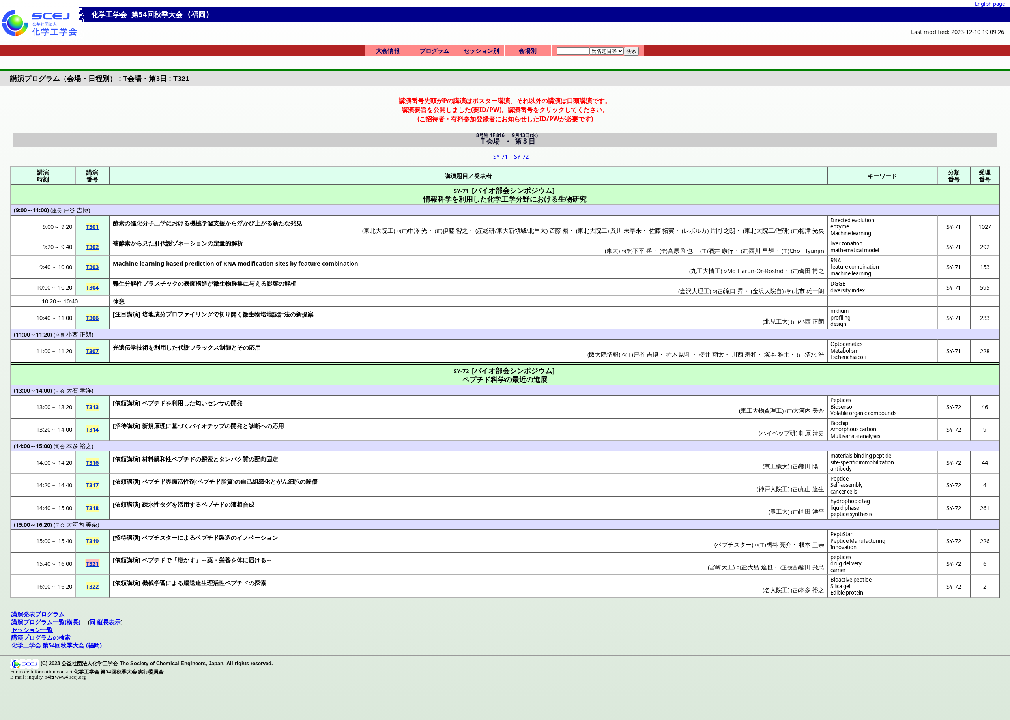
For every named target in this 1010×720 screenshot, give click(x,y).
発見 (296, 223)
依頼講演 (126, 403)
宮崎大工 (721, 567)
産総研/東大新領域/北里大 (511, 230)
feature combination (854, 266)
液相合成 (242, 504)
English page (990, 3)
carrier (837, 570)
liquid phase (844, 507)
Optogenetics (846, 344)
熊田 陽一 (811, 466)
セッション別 (481, 50)
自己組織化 (255, 481)
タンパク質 (234, 459)
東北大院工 (378, 230)
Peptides (840, 400)
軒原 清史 (811, 433)
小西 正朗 (811, 321)
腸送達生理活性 (204, 583)
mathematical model (854, 250)
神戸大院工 (773, 489)
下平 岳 (642, 250)
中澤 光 (417, 230)
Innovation (843, 547)
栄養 (225, 560)
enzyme (839, 226)
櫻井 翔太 (711, 354)
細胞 (294, 481)
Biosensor (842, 406)
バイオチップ (207, 426)
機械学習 (154, 583)
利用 (160, 347)
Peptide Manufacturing (857, 540)
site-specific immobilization (862, 462)
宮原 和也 (680, 250)
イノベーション (257, 537)
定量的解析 (228, 243)
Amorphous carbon (853, 429)
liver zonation (846, 243)
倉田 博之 (811, 271)
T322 (92, 586)
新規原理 (154, 426)
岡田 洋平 (811, 511)
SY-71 (500, 156)
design (838, 323)
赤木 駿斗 (678, 354)
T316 (92, 462)
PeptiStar (841, 534)
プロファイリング (189, 314)
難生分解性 (127, 283)
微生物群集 (228, 283)
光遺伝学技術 (130, 347)
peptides (840, 557)
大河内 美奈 (808, 410)
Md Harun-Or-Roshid (755, 271)
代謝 (184, 347)
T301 (92, 226)
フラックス (204, 347)
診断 (254, 426)
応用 (255, 347)
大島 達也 (760, 567)
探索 (207, 459)
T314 (92, 429)
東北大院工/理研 (766, 230)
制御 (225, 347)
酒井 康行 (720, 250)
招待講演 (126, 426)
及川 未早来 (626, 230)
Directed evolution (852, 220)
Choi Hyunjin (806, 250)
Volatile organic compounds (863, 413)
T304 (92, 287)
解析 (290, 283)
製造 (225, 537)
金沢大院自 (767, 291)
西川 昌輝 (761, 250)
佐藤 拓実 (661, 230)
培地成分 (154, 314)
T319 (92, 541)
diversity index (847, 290)
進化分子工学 (148, 223)
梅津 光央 (811, 230)
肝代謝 (163, 243)
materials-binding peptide (860, 455)
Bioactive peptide (851, 579)
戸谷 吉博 (75, 210)
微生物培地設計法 (266, 314)
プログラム (434, 50)
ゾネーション (190, 243)
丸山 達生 (811, 489)
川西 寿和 (744, 354)
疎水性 (151, 504)
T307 (92, 351)
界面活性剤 (180, 481)
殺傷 (312, 481)
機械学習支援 (207, 223)
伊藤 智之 (455, 230)
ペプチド (154, 403)
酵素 (119, 223)
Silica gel (840, 586)
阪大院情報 (604, 354)
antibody (841, 468)
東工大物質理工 (761, 410)
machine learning (850, 273)
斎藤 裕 (559, 230)
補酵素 (122, 243)
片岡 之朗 (722, 230)
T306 (92, 318)
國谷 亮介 (778, 544)
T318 (92, 508)
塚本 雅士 (776, 354)
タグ (166, 504)
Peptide (839, 478)
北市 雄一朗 (808, 291)
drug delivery (846, 563)
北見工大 (776, 321)
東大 (612, 250)
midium (839, 310)
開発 (237, 403)
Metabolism (844, 350)
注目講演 (126, 314)
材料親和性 (157, 459)
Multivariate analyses (855, 435)
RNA (835, 260)
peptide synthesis (851, 514)
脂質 (227, 481)
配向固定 (266, 459)
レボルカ (695, 230)
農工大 (779, 511)
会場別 (528, 50)
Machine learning (850, 233)
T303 (92, 267)
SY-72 (521, 156)
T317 (92, 485)
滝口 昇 (733, 291)
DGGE (837, 283)
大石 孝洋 (79, 390)
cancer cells (843, 491)
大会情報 (388, 50)
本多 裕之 (79, 446)
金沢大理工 (694, 291)
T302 (92, 247)
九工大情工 (705, 271)
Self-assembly (846, 484)
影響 (273, 283)
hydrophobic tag (850, 501)
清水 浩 (814, 354)
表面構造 (196, 283)
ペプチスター (160, 537)
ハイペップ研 (778, 433)
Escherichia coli (848, 357)
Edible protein (846, 592)
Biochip (839, 422)
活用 (183, 504)
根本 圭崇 (811, 544)
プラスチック (160, 283)
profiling (840, 317)
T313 (92, 407)
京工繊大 (776, 466)
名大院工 (776, 590)
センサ (216, 403)
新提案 (305, 314)
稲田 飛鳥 (811, 567)
